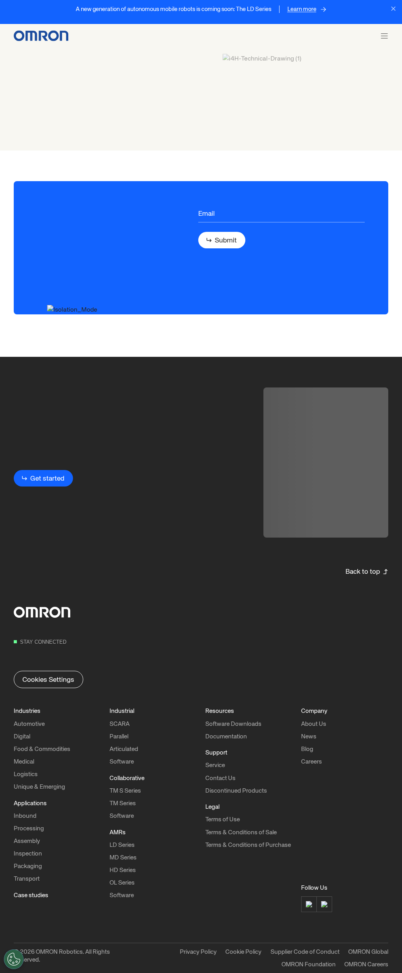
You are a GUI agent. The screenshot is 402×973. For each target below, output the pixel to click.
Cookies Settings (48, 679)
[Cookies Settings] (14, 959)
